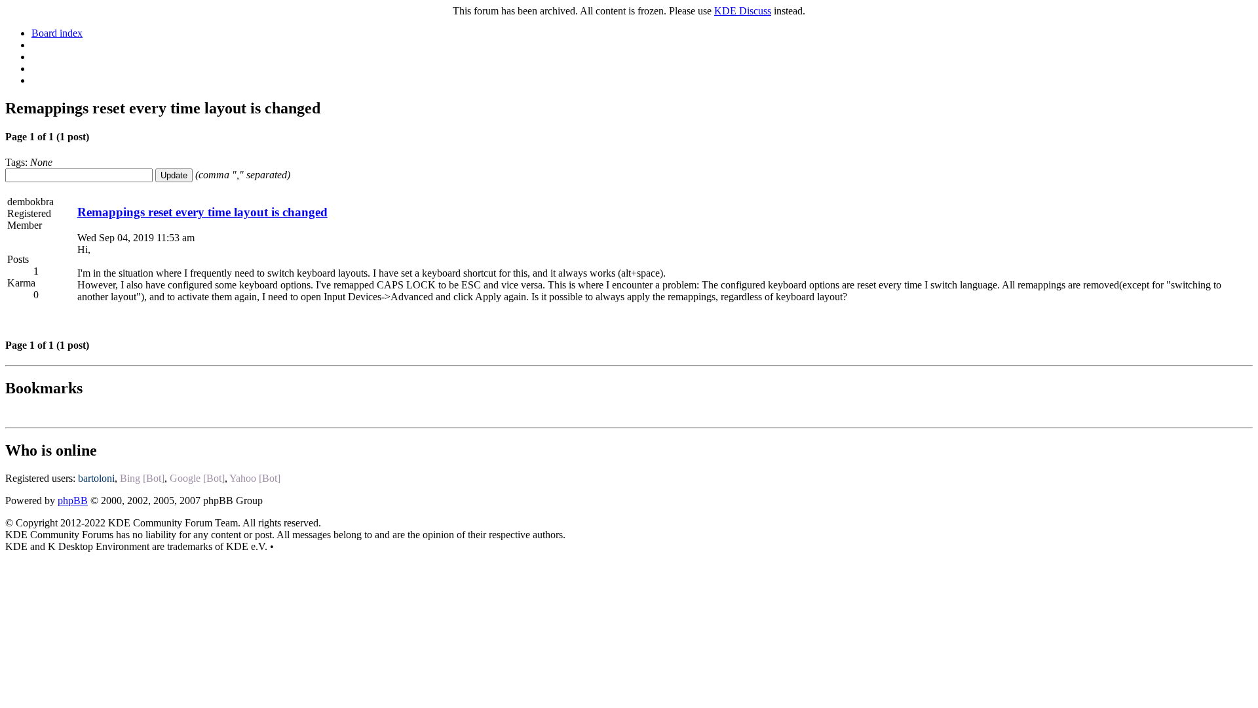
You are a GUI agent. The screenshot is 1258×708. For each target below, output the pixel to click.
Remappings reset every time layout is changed (202, 212)
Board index (57, 33)
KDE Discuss (742, 10)
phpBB (73, 500)
